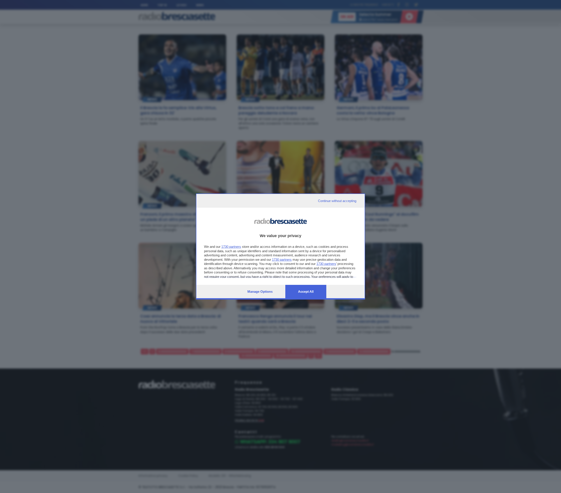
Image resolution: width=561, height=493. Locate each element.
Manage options (260, 291)
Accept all (306, 291)
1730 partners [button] (231, 246)
